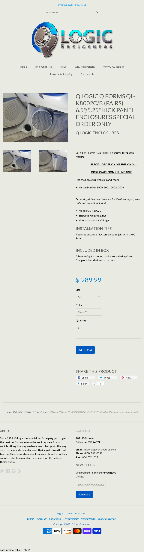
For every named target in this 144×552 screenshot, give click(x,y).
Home (23, 66)
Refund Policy (88, 518)
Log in (60, 513)
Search (30, 518)
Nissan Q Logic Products (37, 412)
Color (79, 305)
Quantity (81, 320)
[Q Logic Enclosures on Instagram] (14, 471)
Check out (80, 5)
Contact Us (87, 74)
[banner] (72, 40)
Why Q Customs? (113, 66)
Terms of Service (107, 518)
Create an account (75, 513)
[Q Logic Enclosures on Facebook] (8, 471)
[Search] (97, 12)
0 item (65, 5)
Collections (18, 412)
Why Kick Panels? (85, 66)
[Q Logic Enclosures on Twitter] (2, 471)
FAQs (63, 66)
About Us (41, 518)
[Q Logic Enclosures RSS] (19, 471)
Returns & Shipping (61, 74)
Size (78, 290)
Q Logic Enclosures (97, 132)
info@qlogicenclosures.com (100, 449)
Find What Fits (43, 66)
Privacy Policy (70, 518)
